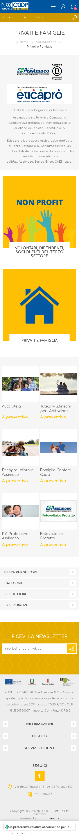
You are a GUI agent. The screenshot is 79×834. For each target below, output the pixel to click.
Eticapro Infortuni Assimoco (18, 472)
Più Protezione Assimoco (15, 536)
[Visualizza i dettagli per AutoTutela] (20, 384)
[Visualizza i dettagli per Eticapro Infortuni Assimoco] (20, 447)
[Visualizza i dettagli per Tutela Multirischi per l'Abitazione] (58, 384)
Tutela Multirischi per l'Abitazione (55, 408)
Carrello (73, 6)
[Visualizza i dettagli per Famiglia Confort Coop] (58, 447)
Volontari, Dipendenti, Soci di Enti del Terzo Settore (39, 252)
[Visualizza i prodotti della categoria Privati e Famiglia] (39, 305)
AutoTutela (11, 406)
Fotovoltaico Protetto (51, 536)
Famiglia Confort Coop (55, 472)
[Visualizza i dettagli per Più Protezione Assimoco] (20, 511)
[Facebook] (40, 776)
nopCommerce (48, 818)
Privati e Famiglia (39, 341)
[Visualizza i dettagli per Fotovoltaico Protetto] (58, 511)
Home (24, 41)
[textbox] (50, 17)
